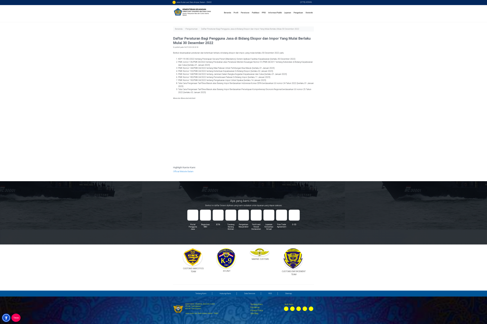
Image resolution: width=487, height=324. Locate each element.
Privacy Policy (256, 310)
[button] (6, 317)
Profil (236, 13)
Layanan (287, 13)
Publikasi (255, 13)
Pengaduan (298, 13)
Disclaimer (255, 307)
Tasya (16, 318)
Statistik (309, 13)
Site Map (254, 313)
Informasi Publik (275, 13)
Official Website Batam (183, 171)
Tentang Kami (256, 304)
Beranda (227, 13)
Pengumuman (192, 29)
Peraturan (245, 13)
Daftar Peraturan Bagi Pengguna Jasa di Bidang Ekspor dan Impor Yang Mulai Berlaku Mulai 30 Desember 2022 (250, 29)
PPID (264, 13)
